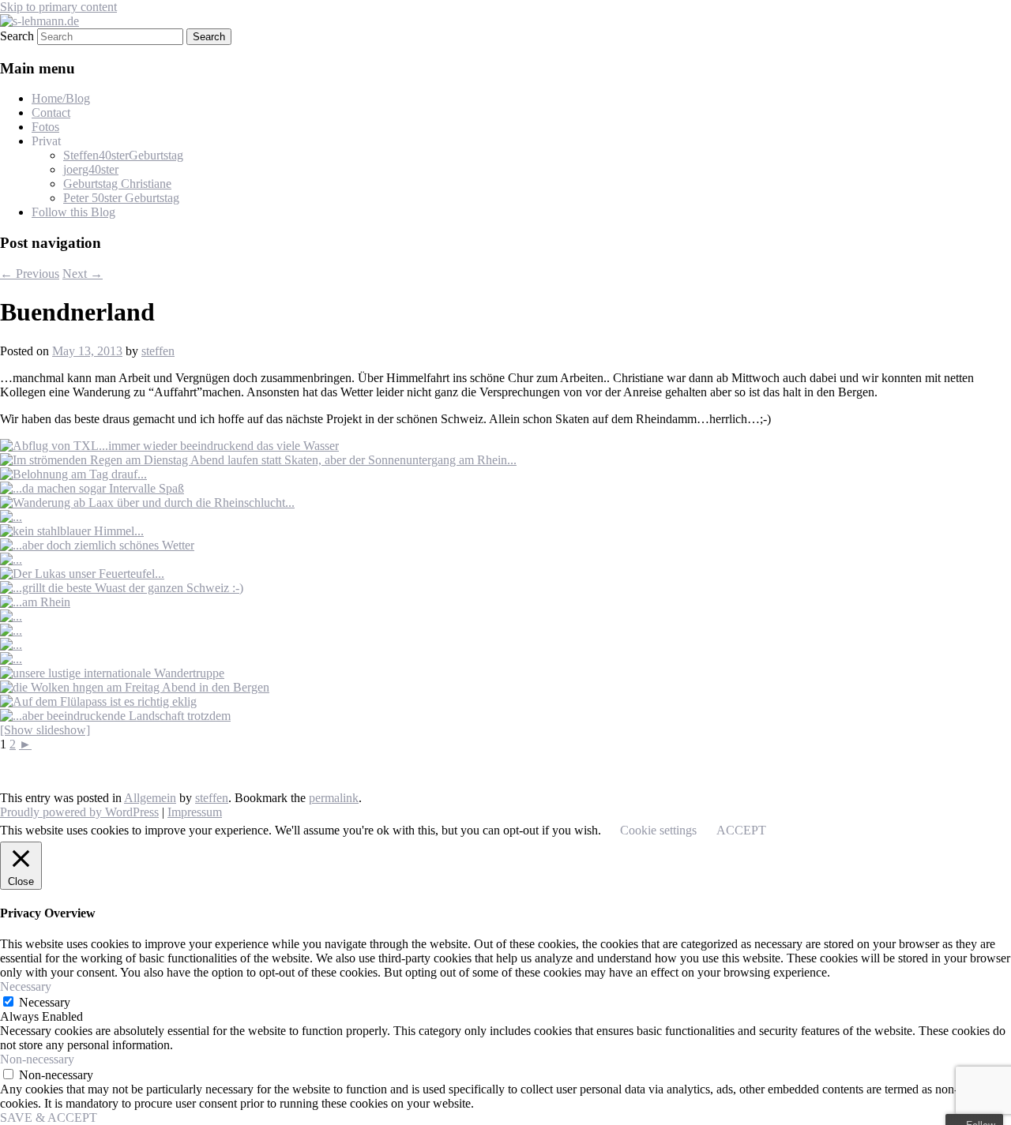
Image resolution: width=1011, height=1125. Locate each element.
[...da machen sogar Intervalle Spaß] (92, 488)
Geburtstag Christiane (117, 183)
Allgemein (150, 797)
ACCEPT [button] (741, 830)
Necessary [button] (25, 986)
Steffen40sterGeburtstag (123, 155)
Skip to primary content (58, 6)
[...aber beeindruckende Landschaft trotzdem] (115, 715)
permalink (334, 797)
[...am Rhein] (35, 602)
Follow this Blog (73, 212)
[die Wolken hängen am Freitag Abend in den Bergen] (134, 687)
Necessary (44, 1002)
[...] (11, 516)
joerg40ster (90, 169)
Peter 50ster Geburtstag (121, 197)
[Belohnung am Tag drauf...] (73, 474)
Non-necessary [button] (37, 1059)
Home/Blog (61, 98)
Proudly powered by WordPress (79, 812)
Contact (51, 112)
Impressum (194, 812)
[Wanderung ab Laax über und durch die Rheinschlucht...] (147, 502)
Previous (29, 273)
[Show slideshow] (45, 730)
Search (17, 36)
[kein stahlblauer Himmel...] (72, 531)
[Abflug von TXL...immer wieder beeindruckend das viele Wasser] (169, 445)
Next (82, 273)
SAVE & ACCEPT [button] (48, 1117)
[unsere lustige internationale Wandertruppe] (112, 673)
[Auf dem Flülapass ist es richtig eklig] (98, 701)
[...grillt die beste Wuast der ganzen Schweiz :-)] (121, 587)
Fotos (45, 126)
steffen (158, 351)
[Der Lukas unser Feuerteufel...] (82, 573)
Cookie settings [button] (658, 830)
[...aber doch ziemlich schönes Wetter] (97, 545)
